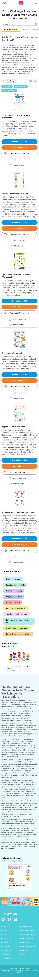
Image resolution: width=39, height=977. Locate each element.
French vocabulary (14, 591)
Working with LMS (28, 931)
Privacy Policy (24, 969)
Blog (5, 934)
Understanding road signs (17, 628)
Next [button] (36, 660)
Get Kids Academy (28, 938)
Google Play (7, 950)
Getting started (27, 927)
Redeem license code (29, 946)
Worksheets (7, 927)
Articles (11, 646)
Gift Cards (25, 942)
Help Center (7, 958)
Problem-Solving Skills (15, 585)
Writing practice (13, 602)
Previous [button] (3, 660)
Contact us (7, 942)
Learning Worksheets (15, 861)
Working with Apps (28, 934)
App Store (7, 946)
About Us (7, 938)
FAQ (23, 954)
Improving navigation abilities (18, 634)
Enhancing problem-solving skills (17, 621)
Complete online (19, 147)
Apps (5, 931)
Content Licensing (28, 950)
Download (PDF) (19, 141)
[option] (19, 660)
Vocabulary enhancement (17, 614)
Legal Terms (14, 969)
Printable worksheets (11, 29)
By (4, 81)
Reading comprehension (16, 608)
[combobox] (10, 81)
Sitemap (6, 954)
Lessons (25, 29)
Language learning (14, 596)
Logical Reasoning (13, 579)
